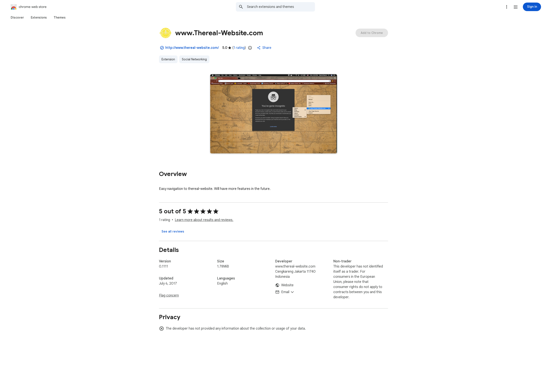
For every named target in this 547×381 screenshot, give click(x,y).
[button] (515, 7)
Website (287, 285)
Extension (168, 59)
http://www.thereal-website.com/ (192, 48)
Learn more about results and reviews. (204, 220)
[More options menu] (506, 7)
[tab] (17, 17)
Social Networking (194, 59)
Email (285, 292)
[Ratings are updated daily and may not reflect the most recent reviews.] (250, 48)
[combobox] (281, 6)
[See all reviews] (173, 231)
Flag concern (169, 295)
